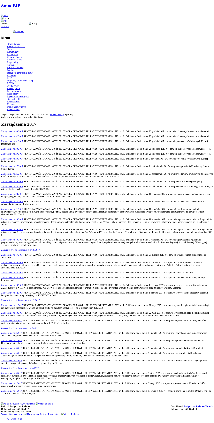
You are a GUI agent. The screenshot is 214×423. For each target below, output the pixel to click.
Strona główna (13, 44)
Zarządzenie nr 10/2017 (12, 313)
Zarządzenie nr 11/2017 (12, 305)
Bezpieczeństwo (14, 59)
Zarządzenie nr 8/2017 (11, 333)
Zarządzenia (12, 54)
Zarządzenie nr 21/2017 (12, 209)
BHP (9, 78)
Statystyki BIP (13, 99)
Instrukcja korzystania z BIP (20, 73)
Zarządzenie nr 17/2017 (12, 255)
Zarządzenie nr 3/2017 (11, 373)
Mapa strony (12, 93)
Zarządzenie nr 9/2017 (11, 320)
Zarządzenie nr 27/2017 (12, 166)
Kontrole (11, 104)
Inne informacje (14, 91)
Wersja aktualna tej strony (13, 414)
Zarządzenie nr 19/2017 (12, 229)
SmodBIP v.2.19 (14, 419)
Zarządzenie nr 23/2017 (12, 194)
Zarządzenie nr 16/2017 (12, 262)
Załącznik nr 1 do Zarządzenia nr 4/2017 (20, 368)
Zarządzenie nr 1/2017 (11, 391)
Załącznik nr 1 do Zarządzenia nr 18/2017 (20, 250)
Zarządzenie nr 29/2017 (12, 154)
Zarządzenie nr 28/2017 (12, 158)
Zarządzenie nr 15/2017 (12, 272)
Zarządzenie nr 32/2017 (12, 136)
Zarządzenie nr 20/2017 (12, 219)
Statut (9, 49)
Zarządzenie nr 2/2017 (11, 383)
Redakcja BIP (13, 88)
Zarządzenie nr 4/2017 (11, 360)
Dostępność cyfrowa (16, 107)
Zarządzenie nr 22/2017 (12, 201)
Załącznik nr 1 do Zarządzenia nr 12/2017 (20, 300)
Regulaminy (12, 62)
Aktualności (12, 65)
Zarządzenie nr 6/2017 (11, 348)
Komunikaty (12, 52)
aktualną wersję (57, 114)
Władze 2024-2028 (16, 46)
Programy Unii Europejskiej (20, 80)
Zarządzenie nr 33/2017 (12, 131)
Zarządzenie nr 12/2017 (12, 292)
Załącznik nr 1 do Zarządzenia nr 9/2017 (20, 328)
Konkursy (11, 75)
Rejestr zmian (13, 101)
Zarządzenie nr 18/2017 (12, 239)
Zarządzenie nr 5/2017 (11, 353)
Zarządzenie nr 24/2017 (12, 186)
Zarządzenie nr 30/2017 (12, 149)
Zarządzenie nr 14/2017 (12, 277)
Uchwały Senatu (14, 57)
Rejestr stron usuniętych (18, 96)
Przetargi (11, 70)
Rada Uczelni (13, 109)
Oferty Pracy (13, 86)
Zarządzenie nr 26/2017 (12, 174)
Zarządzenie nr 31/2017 (12, 141)
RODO (10, 83)
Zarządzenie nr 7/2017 (11, 340)
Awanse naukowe (15, 67)
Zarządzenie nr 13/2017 (12, 285)
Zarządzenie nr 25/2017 (12, 181)
